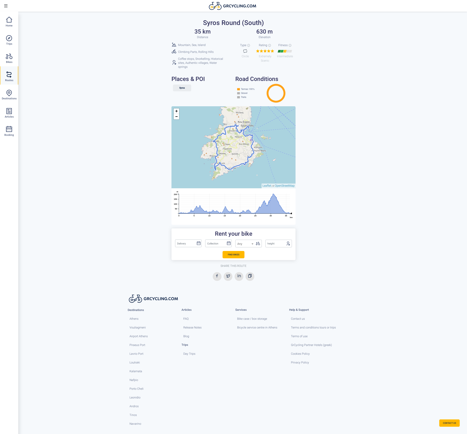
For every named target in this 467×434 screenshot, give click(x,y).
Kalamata (136, 371)
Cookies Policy (300, 353)
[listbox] (245, 244)
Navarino (135, 423)
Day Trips (189, 353)
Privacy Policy (300, 362)
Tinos (133, 415)
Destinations (136, 310)
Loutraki (135, 362)
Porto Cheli (137, 388)
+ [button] (176, 111)
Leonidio (135, 397)
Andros (134, 406)
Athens (134, 318)
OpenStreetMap (285, 185)
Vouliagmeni (138, 327)
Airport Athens (139, 336)
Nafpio (134, 380)
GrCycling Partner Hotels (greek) (311, 345)
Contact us (298, 318)
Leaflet (267, 185)
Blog (186, 336)
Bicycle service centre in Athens (257, 327)
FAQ (186, 318)
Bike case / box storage (252, 318)
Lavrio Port (136, 353)
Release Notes (192, 327)
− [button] (176, 116)
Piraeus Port (137, 345)
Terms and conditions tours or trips (313, 327)
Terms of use (299, 336)
